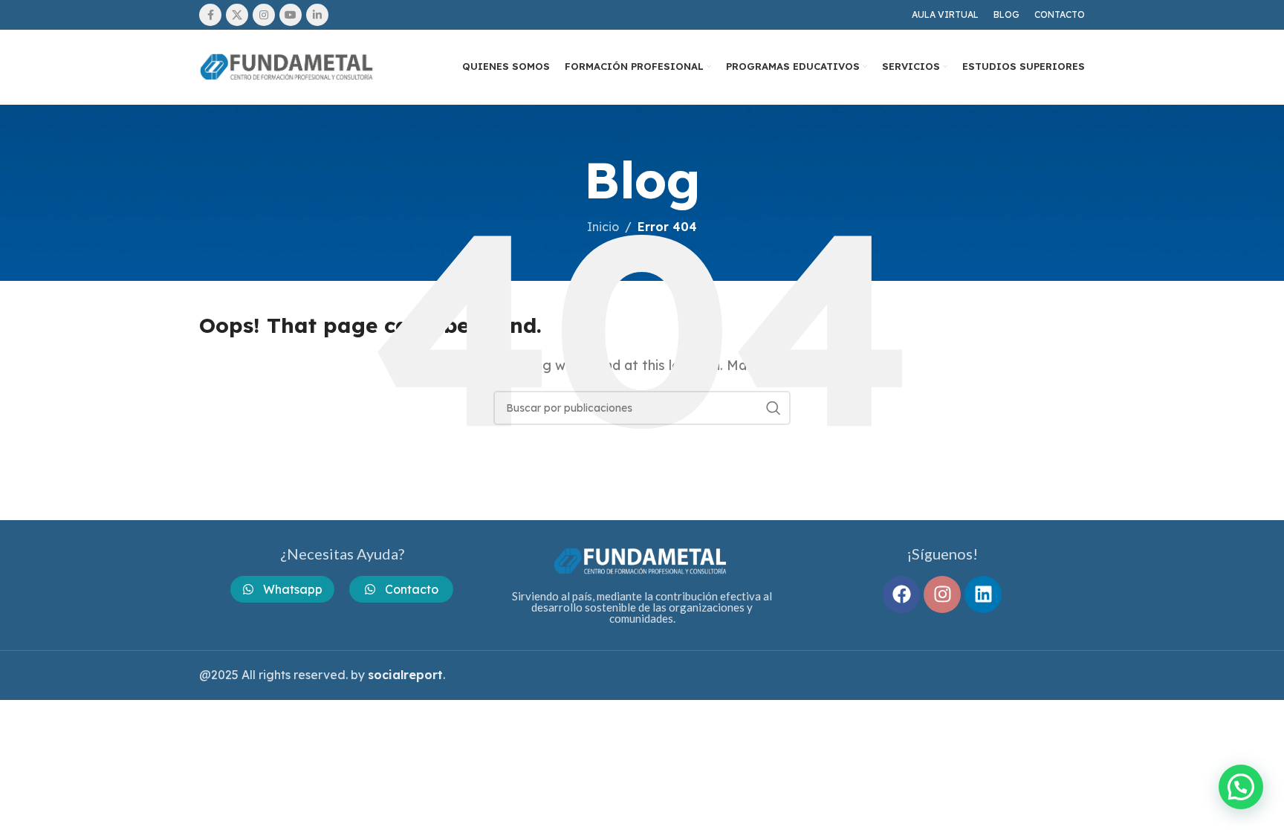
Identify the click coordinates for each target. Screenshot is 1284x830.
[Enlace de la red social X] (237, 15)
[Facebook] (901, 594)
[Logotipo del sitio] (288, 65)
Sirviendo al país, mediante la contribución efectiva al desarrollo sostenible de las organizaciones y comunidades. (642, 607)
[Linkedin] (983, 594)
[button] (1241, 787)
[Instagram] (942, 594)
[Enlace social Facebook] (210, 15)
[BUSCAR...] (773, 408)
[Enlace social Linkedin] (317, 15)
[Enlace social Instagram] (264, 15)
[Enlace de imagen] (642, 559)
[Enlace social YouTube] (290, 15)
